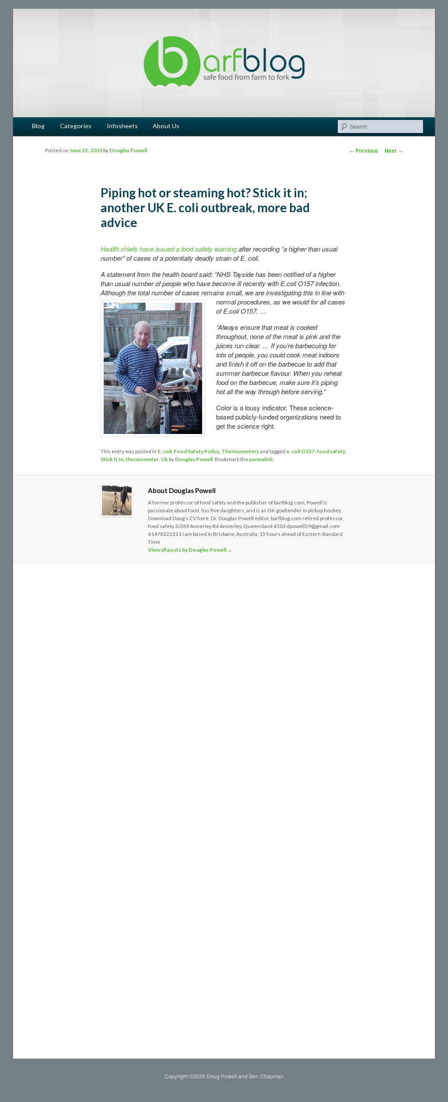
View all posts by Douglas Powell (190, 549)
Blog (38, 125)
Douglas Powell (128, 150)
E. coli (165, 451)
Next (394, 150)
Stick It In (112, 459)
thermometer (142, 459)
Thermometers (240, 451)
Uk (164, 459)
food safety (331, 451)
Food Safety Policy (196, 451)
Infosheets (122, 125)
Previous (363, 150)
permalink (261, 459)
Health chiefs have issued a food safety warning (169, 248)
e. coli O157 (300, 451)
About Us (166, 125)
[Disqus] (224, 692)
